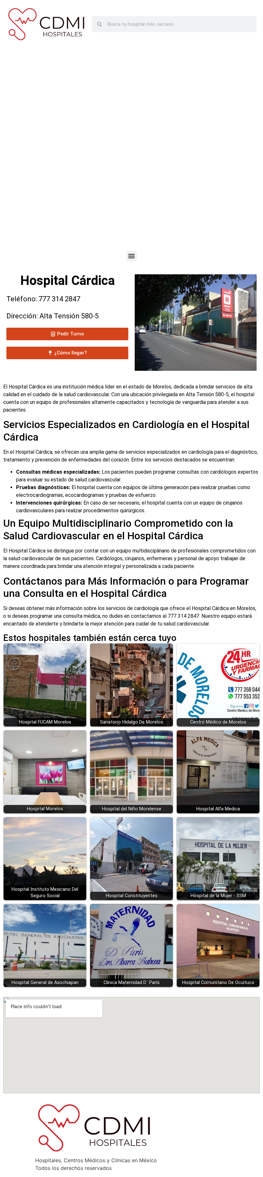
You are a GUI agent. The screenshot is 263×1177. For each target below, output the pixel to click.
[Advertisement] (131, 151)
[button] (131, 256)
